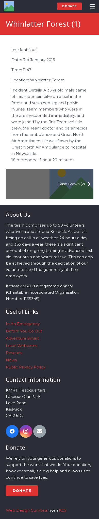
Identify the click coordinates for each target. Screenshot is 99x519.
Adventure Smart (22, 338)
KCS (63, 510)
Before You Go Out (24, 331)
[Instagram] (26, 431)
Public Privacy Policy (25, 367)
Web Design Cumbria (26, 510)
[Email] (39, 431)
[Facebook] (12, 431)
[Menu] (92, 6)
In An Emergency (23, 323)
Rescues (14, 352)
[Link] (9, 6)
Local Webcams (21, 345)
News (11, 360)
